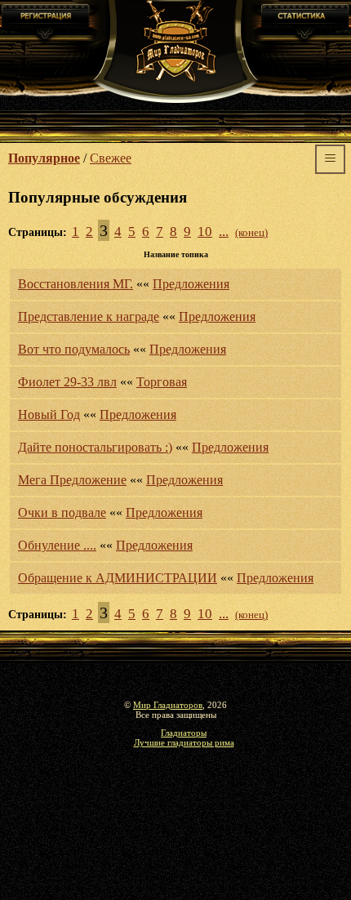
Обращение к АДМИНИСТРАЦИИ (117, 578)
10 (205, 231)
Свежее (110, 158)
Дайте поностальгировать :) (95, 447)
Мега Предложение (72, 480)
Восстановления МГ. (75, 284)
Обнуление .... (57, 545)
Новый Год (49, 414)
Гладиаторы (184, 732)
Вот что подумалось (74, 349)
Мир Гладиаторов (167, 705)
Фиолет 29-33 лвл (67, 382)
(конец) (251, 232)
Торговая (161, 382)
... (224, 231)
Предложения (191, 284)
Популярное (44, 158)
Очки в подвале (62, 512)
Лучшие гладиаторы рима (184, 742)
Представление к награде (88, 316)
